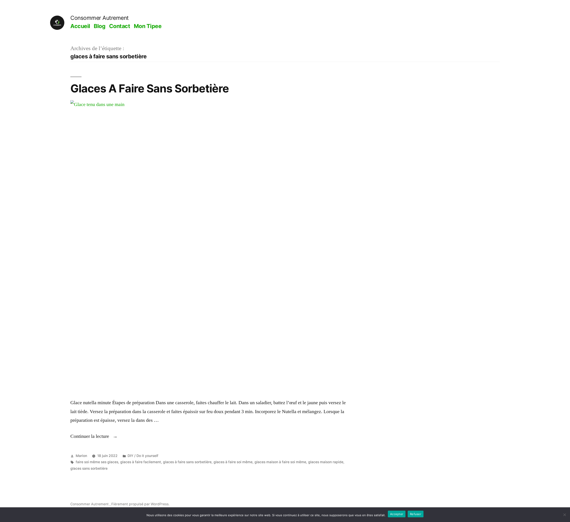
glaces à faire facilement (140, 462)
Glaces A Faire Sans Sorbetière (149, 88)
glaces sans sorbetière (89, 468)
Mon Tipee (148, 26)
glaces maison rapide (325, 462)
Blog (99, 26)
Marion (81, 456)
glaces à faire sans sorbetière (187, 462)
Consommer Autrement (99, 17)
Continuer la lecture (94, 436)
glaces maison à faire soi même (280, 462)
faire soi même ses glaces (97, 462)
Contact (119, 26)
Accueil (80, 26)
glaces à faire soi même (233, 462)
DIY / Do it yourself (143, 456)
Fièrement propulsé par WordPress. (140, 504)
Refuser (415, 514)
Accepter (396, 514)
